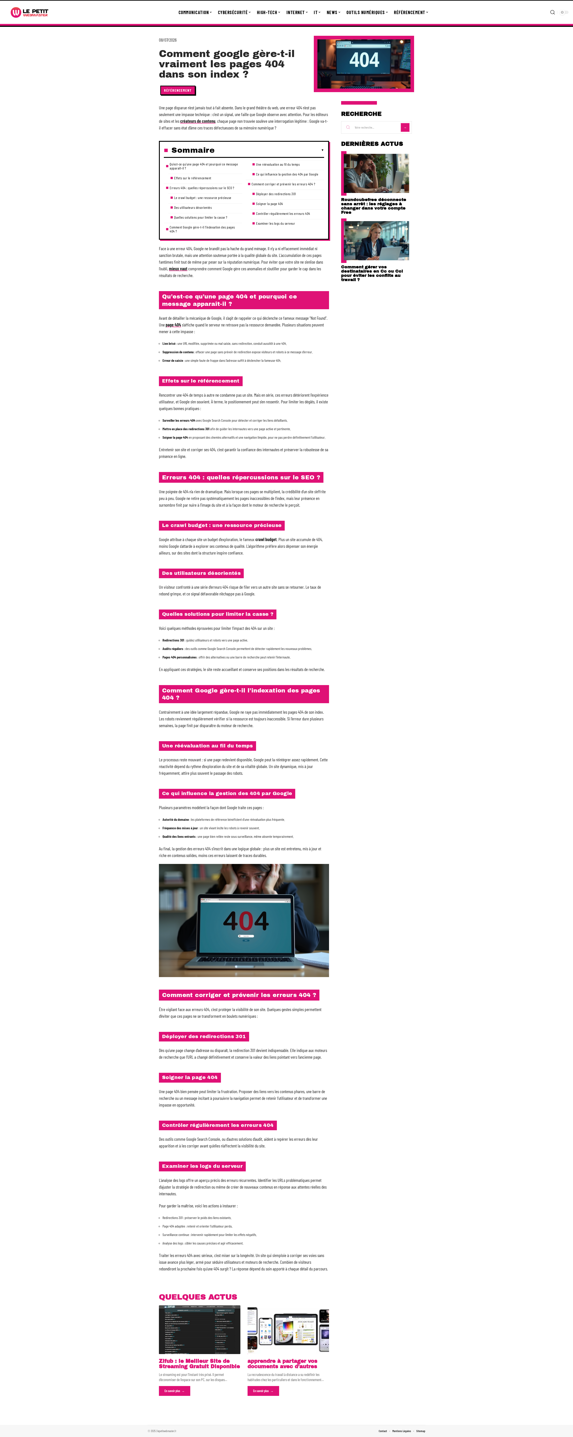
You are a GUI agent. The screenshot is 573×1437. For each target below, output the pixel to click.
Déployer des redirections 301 (276, 194)
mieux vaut (178, 268)
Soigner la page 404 (269, 203)
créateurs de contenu (197, 121)
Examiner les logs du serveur (275, 223)
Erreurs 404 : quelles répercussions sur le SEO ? (202, 188)
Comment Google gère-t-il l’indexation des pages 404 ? (202, 229)
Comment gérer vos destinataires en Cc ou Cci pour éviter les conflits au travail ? (372, 273)
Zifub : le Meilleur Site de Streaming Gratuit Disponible (199, 1363)
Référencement (178, 90)
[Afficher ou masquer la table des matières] (269, 150)
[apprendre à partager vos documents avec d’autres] (288, 1329)
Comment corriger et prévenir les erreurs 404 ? (283, 184)
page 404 (173, 324)
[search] (552, 12)
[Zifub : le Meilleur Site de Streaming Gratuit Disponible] (199, 1329)
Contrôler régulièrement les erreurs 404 (283, 213)
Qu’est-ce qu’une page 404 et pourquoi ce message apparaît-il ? (204, 166)
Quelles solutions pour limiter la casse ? (200, 217)
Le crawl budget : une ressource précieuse (202, 197)
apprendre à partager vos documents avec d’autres (282, 1363)
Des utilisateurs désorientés (193, 207)
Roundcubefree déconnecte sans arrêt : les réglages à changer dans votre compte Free (373, 206)
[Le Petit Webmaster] (29, 12)
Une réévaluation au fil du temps (278, 164)
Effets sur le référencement (192, 178)
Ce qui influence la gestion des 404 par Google (287, 174)
